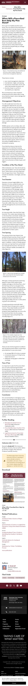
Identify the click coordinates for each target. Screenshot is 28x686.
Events (17, 619)
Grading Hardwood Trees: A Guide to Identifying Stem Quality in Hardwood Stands (12, 534)
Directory (17, 626)
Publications (9, 9)
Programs (5, 624)
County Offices (7, 626)
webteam (9, 466)
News (16, 622)
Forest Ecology (11, 577)
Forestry (4, 577)
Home (3, 7)
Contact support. (19, 667)
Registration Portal (20, 628)
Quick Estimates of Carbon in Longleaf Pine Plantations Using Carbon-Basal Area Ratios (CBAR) (14, 526)
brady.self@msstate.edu (14, 571)
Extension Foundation (20, 673)
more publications (7, 550)
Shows (17, 624)
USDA (16, 671)
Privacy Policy (13, 679)
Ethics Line (3, 673)
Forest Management (20, 577)
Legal (2, 671)
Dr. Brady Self (12, 566)
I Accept (14, 683)
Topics (4, 622)
